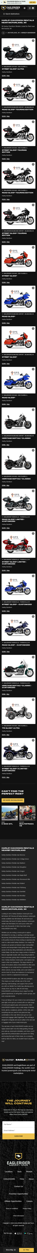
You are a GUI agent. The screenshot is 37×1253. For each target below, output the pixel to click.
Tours (19, 1172)
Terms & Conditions (12, 1208)
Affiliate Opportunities (13, 1201)
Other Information (18, 1216)
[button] (18, 57)
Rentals (29, 1172)
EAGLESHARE (9, 1179)
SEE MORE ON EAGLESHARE (13, 800)
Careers (29, 1201)
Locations (9, 1172)
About (31, 1179)
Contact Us (18, 1187)
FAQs (22, 1179)
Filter (27, 1250)
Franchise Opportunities (18, 1194)
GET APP (32, 2)
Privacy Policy (27, 1208)
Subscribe (18, 1136)
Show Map (9, 1250)
